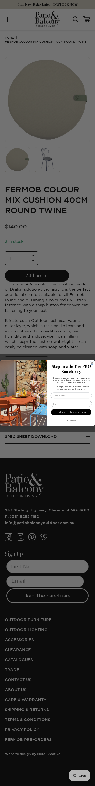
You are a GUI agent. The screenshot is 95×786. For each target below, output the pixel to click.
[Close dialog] (92, 363)
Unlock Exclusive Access (71, 412)
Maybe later (71, 420)
